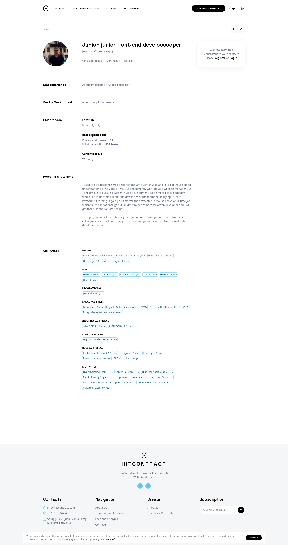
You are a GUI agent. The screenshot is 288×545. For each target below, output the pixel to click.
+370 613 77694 (57, 513)
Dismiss (254, 537)
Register (219, 58)
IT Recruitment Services (110, 513)
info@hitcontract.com (61, 507)
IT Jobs (112, 8)
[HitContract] (46, 8)
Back (46, 29)
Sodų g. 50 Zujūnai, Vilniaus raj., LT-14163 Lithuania (67, 520)
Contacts (101, 524)
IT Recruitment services (86, 8)
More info (110, 539)
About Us (60, 8)
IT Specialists (131, 8)
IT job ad (152, 507)
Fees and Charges (106, 519)
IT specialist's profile (160, 513)
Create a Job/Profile (208, 8)
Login (232, 8)
